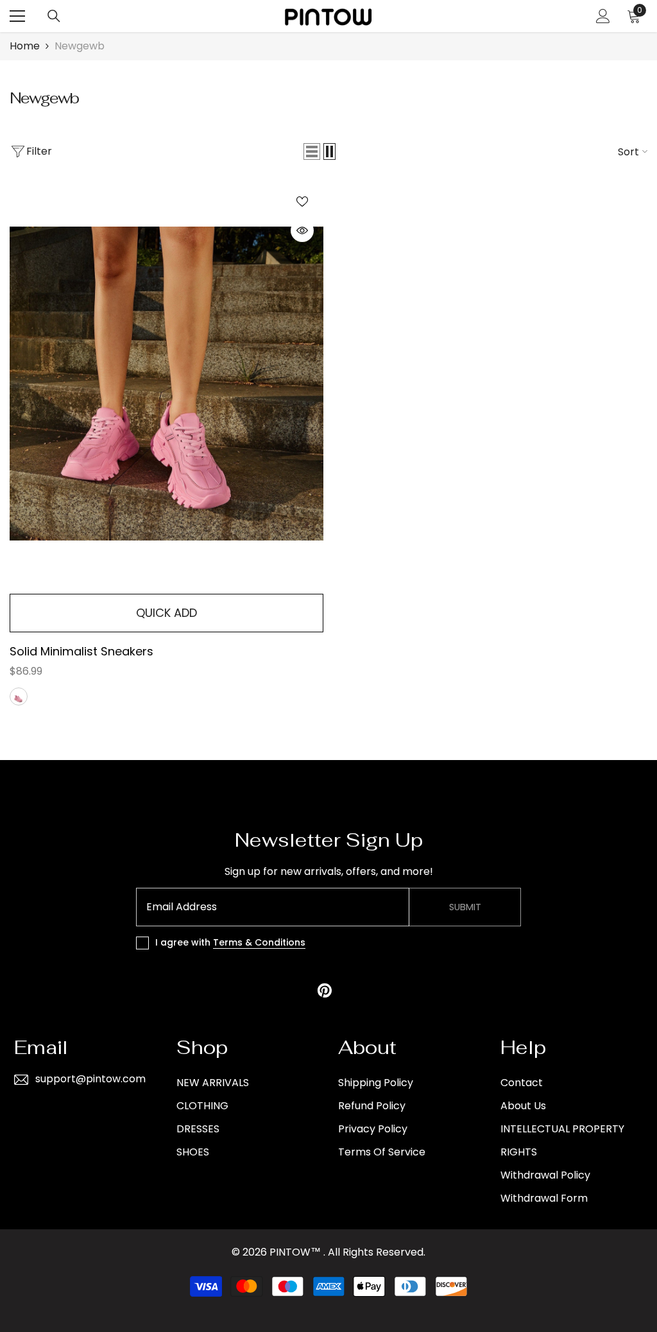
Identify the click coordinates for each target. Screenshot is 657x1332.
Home (25, 46)
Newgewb (80, 46)
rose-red (19, 696)
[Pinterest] (324, 990)
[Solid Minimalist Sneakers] (166, 384)
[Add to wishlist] (302, 200)
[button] (311, 151)
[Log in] (603, 16)
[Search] (54, 16)
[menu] (17, 16)
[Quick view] (302, 230)
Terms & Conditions (259, 942)
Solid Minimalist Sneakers (81, 651)
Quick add (166, 613)
